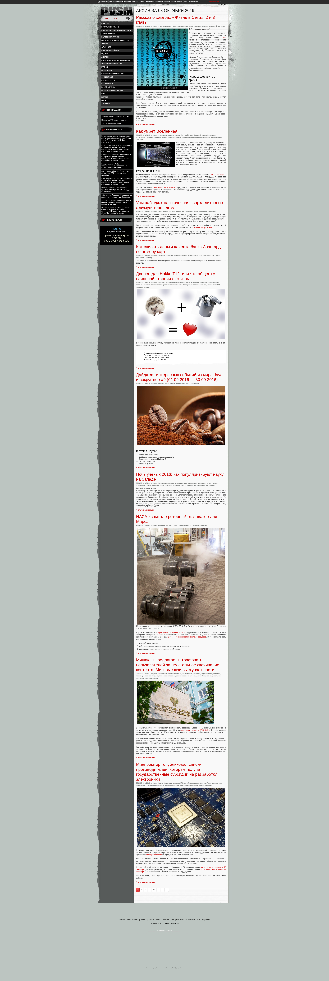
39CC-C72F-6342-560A (111, 123)
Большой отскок (200, 135)
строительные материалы (204, 485)
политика (202, 783)
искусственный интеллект (113, 74)
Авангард (169, 255)
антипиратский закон (165, 674)
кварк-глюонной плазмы (165, 187)
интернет (168, 26)
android (105, 57)
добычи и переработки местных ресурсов (187, 637)
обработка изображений (155, 485)
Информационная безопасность (169, 2)
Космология (140, 137)
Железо (104, 97)
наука (209, 483)
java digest (165, 383)
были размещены (154, 855)
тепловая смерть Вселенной (193, 137)
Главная (104, 2)
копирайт (177, 674)
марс (171, 525)
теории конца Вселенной (171, 137)
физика (207, 137)
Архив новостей (116, 2)
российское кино (182, 676)
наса (175, 525)
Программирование (110, 27)
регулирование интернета (165, 676)
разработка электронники (146, 785)
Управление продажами (189, 785)
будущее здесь (108, 80)
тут (224, 37)
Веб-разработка (108, 84)
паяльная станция (143, 285)
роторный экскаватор (198, 525)
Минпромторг (193, 783)
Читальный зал (214, 26)
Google (135, 2)
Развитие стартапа (214, 783)
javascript (106, 47)
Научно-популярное (110, 37)
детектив (161, 26)
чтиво (223, 26)
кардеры (176, 26)
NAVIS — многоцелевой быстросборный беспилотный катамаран (114, 166)
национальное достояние (210, 674)
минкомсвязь (187, 674)
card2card (161, 255)
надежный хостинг (116, 230)
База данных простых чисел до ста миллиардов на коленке (115, 190)
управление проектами (111, 64)
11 (166, 890)
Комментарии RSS (172, 923)
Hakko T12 (195, 282)
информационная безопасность (116, 30)
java (159, 383)
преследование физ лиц (145, 676)
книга (191, 26)
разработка (106, 70)
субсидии (160, 785)
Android (127, 2)
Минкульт (196, 674)
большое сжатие (173, 135)
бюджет (161, 783)
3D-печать (161, 282)
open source (107, 77)
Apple (142, 2)
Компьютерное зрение (166, 483)
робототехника (188, 485)
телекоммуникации (171, 785)
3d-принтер (170, 282)
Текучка (104, 44)
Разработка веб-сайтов (112, 90)
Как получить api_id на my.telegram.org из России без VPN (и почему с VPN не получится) (116, 139)
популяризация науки (173, 485)
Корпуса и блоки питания (209, 282)
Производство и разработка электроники (166, 285)
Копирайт (205, 676)
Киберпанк (184, 26)
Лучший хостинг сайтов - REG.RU (115, 116)
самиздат (197, 26)
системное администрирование (116, 60)
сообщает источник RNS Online (195, 730)
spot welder (189, 211)
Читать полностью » (145, 124)
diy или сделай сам (110, 50)
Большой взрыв (218, 174)
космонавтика (108, 87)
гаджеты (105, 54)
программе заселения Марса (171, 632)
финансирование (205, 785)
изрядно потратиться (203, 227)
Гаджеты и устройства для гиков (116, 40)
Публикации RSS (157, 923)
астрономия (162, 135)
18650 (160, 211)
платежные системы (207, 255)
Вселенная (211, 135)
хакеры (205, 26)
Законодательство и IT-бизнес (175, 783)
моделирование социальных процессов (190, 483)
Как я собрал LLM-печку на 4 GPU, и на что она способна (115, 173)
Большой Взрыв (187, 135)
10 (154, 890)
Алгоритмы (106, 104)
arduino (165, 211)
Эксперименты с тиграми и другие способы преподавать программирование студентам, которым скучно (116, 148)
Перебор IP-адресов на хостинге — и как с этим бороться (116, 196)
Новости (105, 24)
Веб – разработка (191, 2)
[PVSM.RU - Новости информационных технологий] (117, 12)
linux (103, 100)
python (104, 67)
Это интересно (108, 34)
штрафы (193, 676)
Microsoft (150, 2)
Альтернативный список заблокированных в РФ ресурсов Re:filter (116, 202)
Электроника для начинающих (205, 211)
